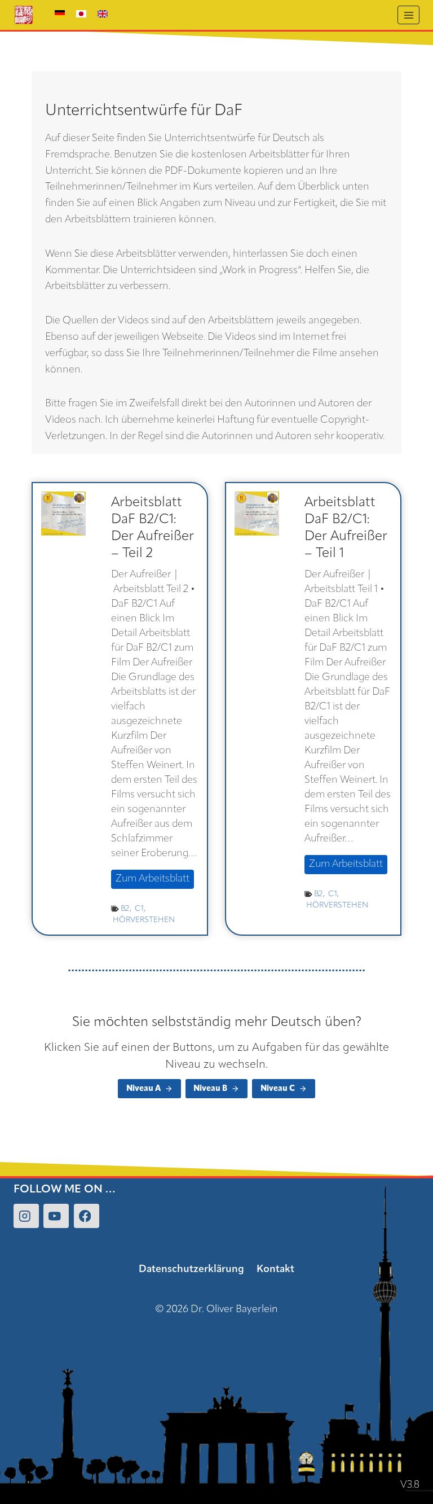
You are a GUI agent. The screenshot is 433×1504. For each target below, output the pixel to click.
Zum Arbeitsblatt (155, 881)
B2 (125, 909)
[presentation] (63, 514)
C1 (139, 909)
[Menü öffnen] (408, 15)
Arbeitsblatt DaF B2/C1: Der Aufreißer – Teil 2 (152, 528)
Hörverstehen (144, 920)
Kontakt (275, 1270)
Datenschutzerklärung (191, 1270)
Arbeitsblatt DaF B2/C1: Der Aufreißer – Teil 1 (345, 528)
